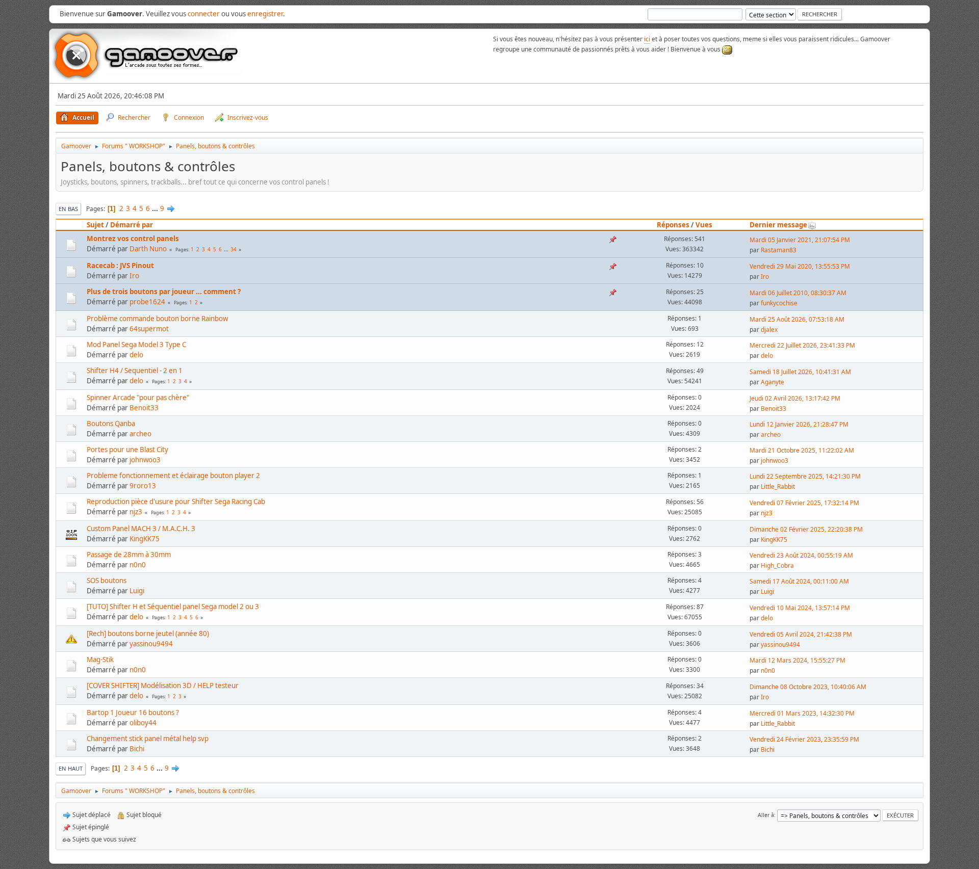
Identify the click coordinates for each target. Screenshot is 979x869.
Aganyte (772, 382)
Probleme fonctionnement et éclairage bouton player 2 (173, 475)
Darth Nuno (148, 248)
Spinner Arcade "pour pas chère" (138, 397)
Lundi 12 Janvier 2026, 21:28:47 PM (799, 424)
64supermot (149, 328)
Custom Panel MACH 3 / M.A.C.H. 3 (141, 528)
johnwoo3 (145, 459)
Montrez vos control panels (133, 238)
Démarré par (131, 224)
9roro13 (143, 485)
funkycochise (779, 303)
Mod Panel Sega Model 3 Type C (136, 344)
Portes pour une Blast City (127, 449)
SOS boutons (106, 580)
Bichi (137, 748)
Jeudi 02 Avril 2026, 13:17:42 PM (795, 398)
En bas (68, 209)
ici (647, 39)
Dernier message (778, 224)
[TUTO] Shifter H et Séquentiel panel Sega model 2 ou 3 (173, 606)
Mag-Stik (100, 659)
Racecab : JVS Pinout (120, 265)
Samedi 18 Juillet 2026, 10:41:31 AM (800, 371)
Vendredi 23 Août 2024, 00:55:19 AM (801, 555)
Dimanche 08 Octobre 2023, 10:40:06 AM (808, 686)
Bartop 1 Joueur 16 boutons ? (133, 712)
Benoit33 (144, 407)
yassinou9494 (151, 643)
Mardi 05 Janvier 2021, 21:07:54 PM (800, 239)
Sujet (95, 224)
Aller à (766, 815)
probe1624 (147, 301)
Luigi (137, 590)
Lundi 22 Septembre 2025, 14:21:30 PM (805, 476)
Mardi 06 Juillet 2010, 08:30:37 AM (798, 292)
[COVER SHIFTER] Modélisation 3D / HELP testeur (163, 685)
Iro (134, 275)
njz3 (136, 511)
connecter (204, 13)
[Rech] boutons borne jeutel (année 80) (148, 633)
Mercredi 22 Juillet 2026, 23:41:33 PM (802, 345)
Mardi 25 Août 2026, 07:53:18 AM (797, 319)
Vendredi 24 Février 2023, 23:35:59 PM (804, 739)
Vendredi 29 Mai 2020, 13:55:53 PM (800, 266)
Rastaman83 (778, 250)
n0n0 (138, 564)
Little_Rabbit (778, 486)
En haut (71, 768)
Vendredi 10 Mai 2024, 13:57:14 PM (800, 607)
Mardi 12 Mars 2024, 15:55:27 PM (797, 660)
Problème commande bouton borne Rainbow (157, 318)
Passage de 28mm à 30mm (129, 554)
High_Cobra (777, 565)
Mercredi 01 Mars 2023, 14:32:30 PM (802, 713)
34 (233, 249)
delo (136, 354)
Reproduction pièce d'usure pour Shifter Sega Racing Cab (176, 501)
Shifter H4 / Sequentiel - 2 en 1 (135, 370)
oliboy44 (143, 722)
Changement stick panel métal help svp (148, 738)
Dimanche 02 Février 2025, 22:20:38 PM (806, 529)
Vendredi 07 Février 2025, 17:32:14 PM (804, 502)
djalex (769, 329)
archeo (140, 433)
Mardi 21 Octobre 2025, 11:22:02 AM (802, 450)
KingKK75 (145, 538)
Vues (703, 224)
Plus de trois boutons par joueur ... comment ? (164, 291)
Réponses (673, 224)
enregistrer (265, 13)
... (156, 208)
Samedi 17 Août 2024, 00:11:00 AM (799, 581)
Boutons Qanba (111, 423)
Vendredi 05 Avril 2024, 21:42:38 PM (801, 634)
